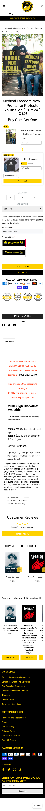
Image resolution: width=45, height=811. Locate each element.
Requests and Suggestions (14, 718)
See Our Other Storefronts (13, 686)
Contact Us (6, 722)
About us (6, 695)
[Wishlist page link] (42, 6)
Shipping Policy (9, 731)
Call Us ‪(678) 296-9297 (12, 735)
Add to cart (22, 181)
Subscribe (22, 791)
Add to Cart (10, 658)
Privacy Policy (8, 700)
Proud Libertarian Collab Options (16, 677)
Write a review (22, 534)
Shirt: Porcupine (31, 159)
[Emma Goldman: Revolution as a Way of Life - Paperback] (12, 562)
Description (9, 341)
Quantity (23, 193)
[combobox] (31, 143)
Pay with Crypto (9, 740)
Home (4, 28)
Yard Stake (22, 204)
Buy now (22, 272)
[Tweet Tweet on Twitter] (9, 326)
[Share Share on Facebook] (3, 326)
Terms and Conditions (11, 704)
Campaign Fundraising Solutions (16, 682)
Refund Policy (8, 726)
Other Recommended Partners (15, 691)
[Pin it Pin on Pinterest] (14, 326)
